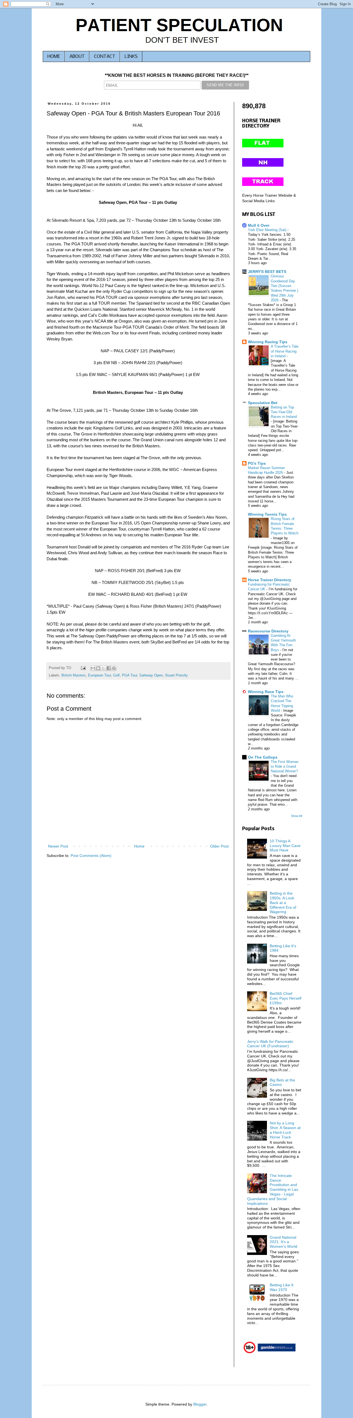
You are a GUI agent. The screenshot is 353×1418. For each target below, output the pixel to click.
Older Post (219, 846)
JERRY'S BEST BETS (267, 271)
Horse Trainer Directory (269, 580)
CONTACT (104, 56)
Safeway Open (151, 675)
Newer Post (58, 846)
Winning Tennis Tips (267, 514)
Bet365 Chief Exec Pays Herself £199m (285, 998)
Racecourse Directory (268, 631)
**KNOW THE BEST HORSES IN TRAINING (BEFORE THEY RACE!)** (176, 75)
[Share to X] (103, 668)
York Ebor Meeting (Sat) (267, 230)
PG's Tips (257, 463)
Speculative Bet (262, 402)
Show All (296, 816)
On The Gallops (262, 757)
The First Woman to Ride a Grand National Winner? (284, 766)
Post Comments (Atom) (91, 855)
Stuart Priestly (176, 675)
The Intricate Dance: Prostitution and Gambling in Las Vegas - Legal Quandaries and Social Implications (272, 1189)
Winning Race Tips (266, 691)
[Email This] (93, 668)
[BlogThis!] (98, 668)
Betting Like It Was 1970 (281, 1287)
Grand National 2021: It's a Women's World (283, 1242)
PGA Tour (129, 675)
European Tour (99, 675)
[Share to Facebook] (108, 668)
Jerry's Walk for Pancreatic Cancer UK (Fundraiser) (270, 1043)
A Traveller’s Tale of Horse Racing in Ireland (284, 351)
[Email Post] (83, 668)
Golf (116, 675)
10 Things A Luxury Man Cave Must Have (285, 846)
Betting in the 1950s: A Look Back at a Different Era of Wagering (283, 902)
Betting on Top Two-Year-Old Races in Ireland (284, 412)
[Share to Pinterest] (114, 668)
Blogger (200, 1404)
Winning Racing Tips (267, 342)
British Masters (73, 675)
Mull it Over (258, 225)
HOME (53, 56)
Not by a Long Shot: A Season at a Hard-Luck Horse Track (285, 1130)
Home (139, 846)
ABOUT (77, 56)
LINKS (131, 56)
